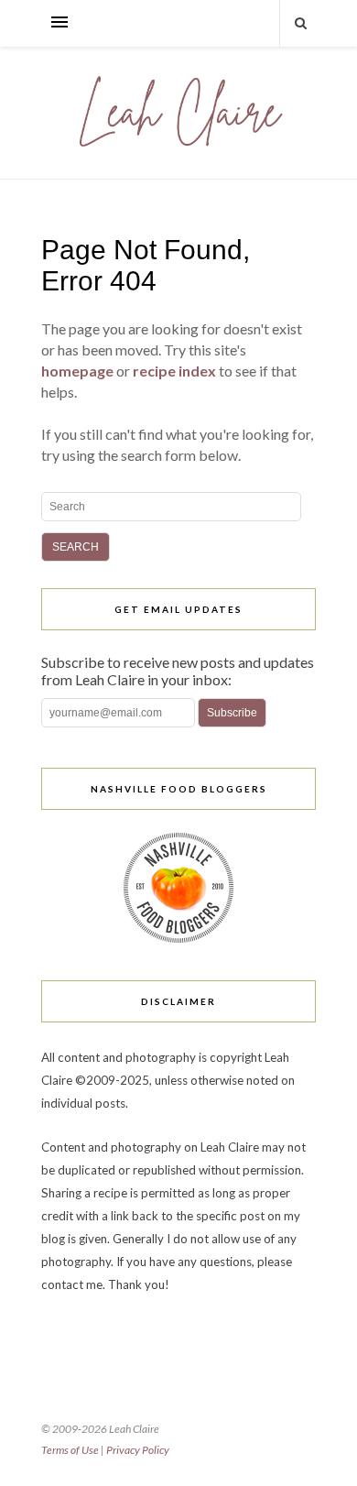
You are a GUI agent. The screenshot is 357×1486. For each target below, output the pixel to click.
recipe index (174, 370)
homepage (77, 370)
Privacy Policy (137, 1450)
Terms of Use (70, 1450)
